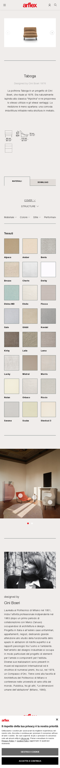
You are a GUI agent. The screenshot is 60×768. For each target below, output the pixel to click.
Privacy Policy (8, 741)
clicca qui (25, 738)
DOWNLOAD (43, 182)
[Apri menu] (4, 4)
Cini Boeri (34, 83)
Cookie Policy (23, 741)
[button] (52, 32)
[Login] (49, 4)
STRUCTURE (28, 206)
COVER (28, 200)
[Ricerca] (55, 4)
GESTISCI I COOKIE (30, 752)
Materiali (17, 181)
